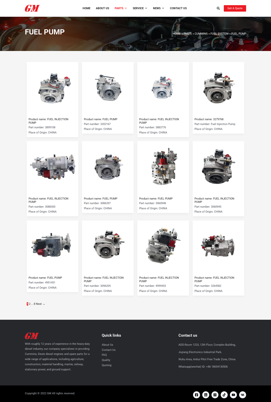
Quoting (106, 365)
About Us (102, 8)
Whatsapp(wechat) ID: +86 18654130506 (203, 366)
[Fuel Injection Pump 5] (52, 166)
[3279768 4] (218, 87)
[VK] (242, 394)
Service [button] (138, 8)
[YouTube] (233, 394)
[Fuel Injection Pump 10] (108, 246)
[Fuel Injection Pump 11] (163, 246)
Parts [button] (119, 8)
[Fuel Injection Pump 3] (163, 87)
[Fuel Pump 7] (163, 166)
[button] (218, 9)
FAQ (104, 355)
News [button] (157, 8)
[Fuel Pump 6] (108, 166)
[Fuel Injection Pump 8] (218, 166)
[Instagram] (214, 394)
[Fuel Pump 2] (108, 87)
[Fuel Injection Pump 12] (218, 246)
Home (86, 8)
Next (40, 304)
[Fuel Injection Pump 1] (52, 87)
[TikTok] (224, 394)
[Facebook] (196, 394)
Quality (106, 360)
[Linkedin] (205, 394)
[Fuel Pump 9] (52, 246)
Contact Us (178, 8)
